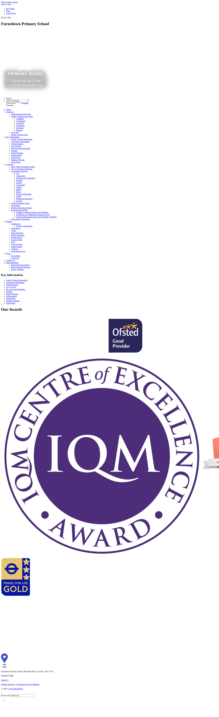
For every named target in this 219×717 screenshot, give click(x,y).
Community (21, 121)
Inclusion (20, 128)
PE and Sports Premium (20, 148)
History (19, 187)
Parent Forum (16, 237)
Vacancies (15, 258)
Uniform (14, 249)
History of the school (19, 135)
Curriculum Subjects (19, 171)
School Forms (16, 244)
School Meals (16, 247)
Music (18, 192)
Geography (20, 185)
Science (19, 201)
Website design (7, 684)
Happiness (20, 126)
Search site (5, 695)
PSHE (18, 196)
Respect (19, 130)
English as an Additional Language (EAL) (33, 215)
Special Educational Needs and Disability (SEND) (36, 217)
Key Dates (10, 9)
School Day (16, 157)
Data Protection (12, 263)
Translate (25, 103)
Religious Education (24, 199)
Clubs (13, 231)
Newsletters (16, 256)
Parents (9, 221)
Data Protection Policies (20, 267)
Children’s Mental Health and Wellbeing (32, 212)
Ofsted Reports (17, 144)
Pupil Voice (15, 205)
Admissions (16, 224)
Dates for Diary (17, 233)
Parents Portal (16, 240)
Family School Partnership (21, 139)
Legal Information (15, 689)
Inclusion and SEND (19, 210)
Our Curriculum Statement (21, 169)
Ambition (20, 119)
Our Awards (16, 146)
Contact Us (10, 260)
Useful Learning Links (20, 203)
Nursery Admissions (24, 226)
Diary (8, 11)
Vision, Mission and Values (22, 116)
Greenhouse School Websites (27, 684)
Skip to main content (9, 2)
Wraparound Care (18, 251)
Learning (9, 164)
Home (8, 110)
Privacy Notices (17, 269)
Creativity (20, 123)
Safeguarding (16, 155)
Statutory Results (18, 160)
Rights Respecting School (21, 208)
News (8, 253)
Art (17, 173)
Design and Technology (25, 178)
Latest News (11, 13)
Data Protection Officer (20, 265)
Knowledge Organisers (20, 219)
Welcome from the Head (21, 114)
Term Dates (15, 162)
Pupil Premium (17, 153)
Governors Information (20, 142)
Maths (18, 189)
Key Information (12, 137)
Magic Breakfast (17, 235)
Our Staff (15, 132)
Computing (20, 176)
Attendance (15, 228)
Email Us (4, 680)
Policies (14, 151)
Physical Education (24, 194)
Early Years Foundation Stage (23, 167)
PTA (13, 242)
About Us (10, 112)
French (19, 183)
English (19, 180)
